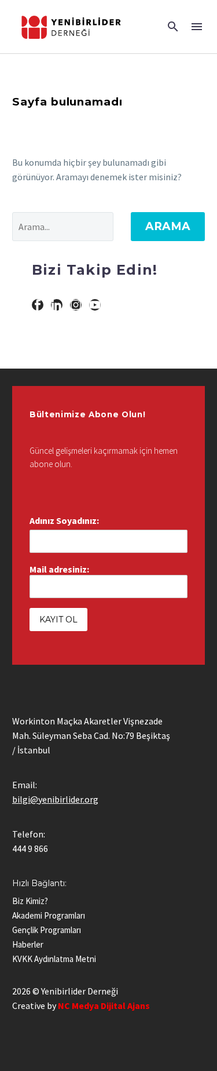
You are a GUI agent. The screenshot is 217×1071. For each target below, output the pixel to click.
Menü (197, 26)
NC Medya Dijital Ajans (104, 1005)
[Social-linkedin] (56, 305)
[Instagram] (76, 305)
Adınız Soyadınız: (64, 520)
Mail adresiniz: (59, 569)
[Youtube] (95, 305)
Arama (167, 226)
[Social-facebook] (37, 305)
